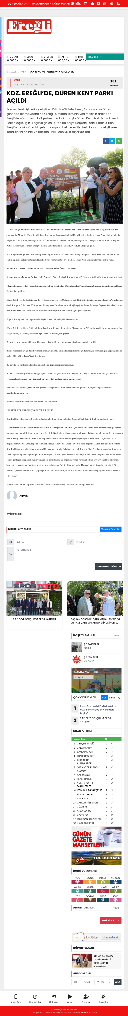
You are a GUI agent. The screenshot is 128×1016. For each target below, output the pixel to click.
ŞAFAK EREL (92, 644)
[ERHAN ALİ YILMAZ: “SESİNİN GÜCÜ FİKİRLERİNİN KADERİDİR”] (82, 960)
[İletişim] (85, 3)
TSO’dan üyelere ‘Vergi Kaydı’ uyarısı (54, 3)
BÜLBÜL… (88, 648)
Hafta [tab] (112, 697)
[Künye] (112, 3)
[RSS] (119, 3)
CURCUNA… (90, 660)
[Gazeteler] (104, 3)
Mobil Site (16, 1002)
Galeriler (53, 1002)
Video (70, 1002)
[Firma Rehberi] (92, 3)
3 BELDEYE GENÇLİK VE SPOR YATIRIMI (92, 720)
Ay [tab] (119, 697)
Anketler (103, 1002)
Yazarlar (86, 1002)
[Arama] (78, 3)
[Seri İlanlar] (98, 3)
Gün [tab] (104, 697)
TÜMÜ (116, 635)
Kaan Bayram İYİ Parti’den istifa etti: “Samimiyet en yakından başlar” (95, 709)
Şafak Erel (91, 657)
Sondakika (35, 1002)
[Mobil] (71, 3)
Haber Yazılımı (89, 1012)
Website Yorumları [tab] (110, 529)
